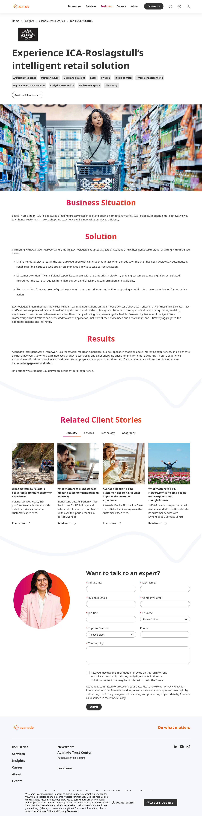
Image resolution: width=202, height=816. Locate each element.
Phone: (144, 628)
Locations (64, 768)
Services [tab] (89, 433)
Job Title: (92, 613)
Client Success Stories (52, 21)
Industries (74, 6)
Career (17, 767)
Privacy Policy (172, 686)
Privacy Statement (68, 811)
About (135, 6)
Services (91, 6)
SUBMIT (94, 706)
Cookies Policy (45, 811)
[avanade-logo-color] (21, 6)
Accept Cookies (162, 802)
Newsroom (65, 747)
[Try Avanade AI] (179, 6)
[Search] (188, 6)
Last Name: (148, 582)
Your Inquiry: (95, 643)
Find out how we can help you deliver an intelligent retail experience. (53, 371)
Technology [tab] (108, 433)
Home (15, 21)
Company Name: (151, 597)
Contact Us (154, 6)
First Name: (94, 582)
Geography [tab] (128, 433)
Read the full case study (28, 95)
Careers (121, 6)
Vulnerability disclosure (71, 758)
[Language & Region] (173, 6)
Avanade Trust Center (74, 752)
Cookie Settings (125, 802)
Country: (146, 613)
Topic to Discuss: (97, 628)
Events (17, 781)
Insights (106, 6)
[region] (101, 802)
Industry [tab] (71, 433)
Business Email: (96, 597)
